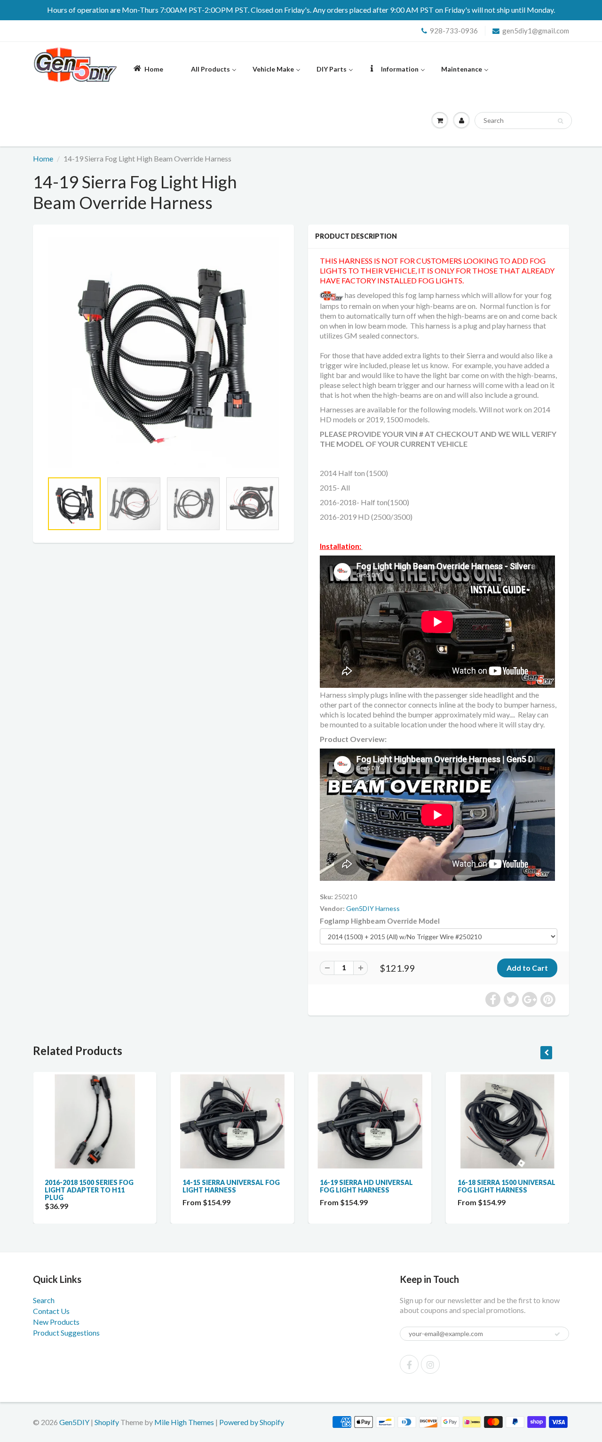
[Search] (560, 121)
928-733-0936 (454, 30)
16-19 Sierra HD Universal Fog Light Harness (366, 1186)
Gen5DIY (74, 1422)
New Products (56, 1321)
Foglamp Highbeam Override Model (380, 921)
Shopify (107, 1422)
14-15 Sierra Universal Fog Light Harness (231, 1186)
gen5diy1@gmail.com (535, 30)
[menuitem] (147, 68)
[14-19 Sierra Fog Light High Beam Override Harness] (163, 353)
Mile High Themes (184, 1422)
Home (43, 158)
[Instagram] (430, 1364)
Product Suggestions (66, 1332)
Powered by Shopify (251, 1422)
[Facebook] (409, 1364)
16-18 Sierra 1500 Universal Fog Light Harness (506, 1186)
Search (44, 1300)
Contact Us (51, 1310)
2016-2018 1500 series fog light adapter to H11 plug (89, 1189)
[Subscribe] (557, 1334)
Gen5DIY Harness (373, 908)
